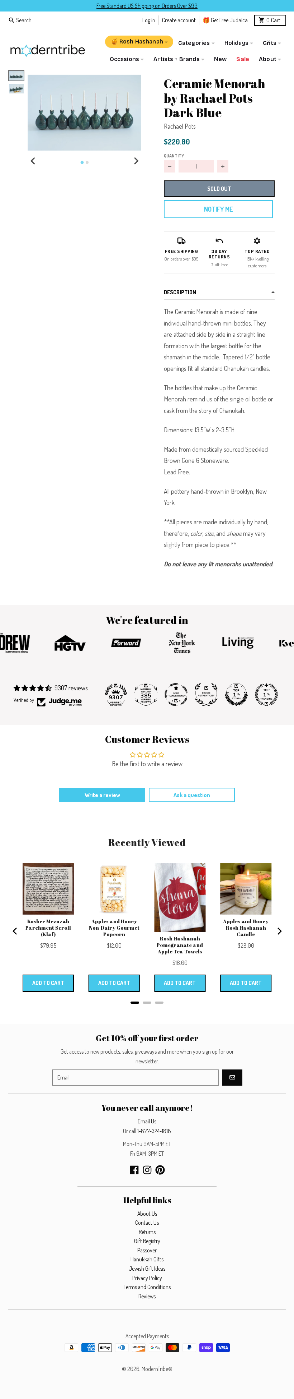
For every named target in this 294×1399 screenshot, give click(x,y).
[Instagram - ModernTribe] (147, 1170)
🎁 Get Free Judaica (225, 20)
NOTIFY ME (218, 209)
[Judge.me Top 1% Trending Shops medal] (266, 694)
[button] (84, 112)
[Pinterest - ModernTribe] (160, 1170)
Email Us (147, 1121)
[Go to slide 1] (82, 162)
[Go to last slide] (33, 161)
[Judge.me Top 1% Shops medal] (236, 694)
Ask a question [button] (192, 795)
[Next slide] (136, 161)
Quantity (174, 155)
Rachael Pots (180, 126)
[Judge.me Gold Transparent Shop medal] (176, 694)
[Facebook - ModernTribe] (134, 1170)
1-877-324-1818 (154, 1131)
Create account (179, 20)
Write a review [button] (102, 795)
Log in (148, 20)
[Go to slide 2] (87, 162)
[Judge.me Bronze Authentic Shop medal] (206, 694)
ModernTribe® (157, 1368)
